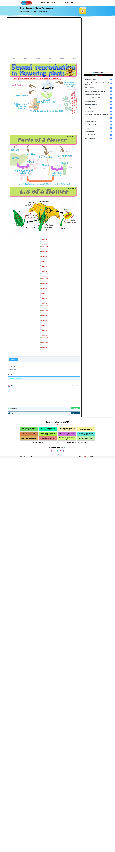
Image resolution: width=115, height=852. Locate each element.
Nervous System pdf (48, 438)
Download (13, 359)
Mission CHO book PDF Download (76, 442)
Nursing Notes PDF (68, 3)
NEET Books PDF (98, 111)
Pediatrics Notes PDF (29, 434)
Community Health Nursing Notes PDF (67, 429)
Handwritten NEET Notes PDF (98, 98)
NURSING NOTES (45, 3)
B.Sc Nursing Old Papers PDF (29, 429)
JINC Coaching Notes (98, 101)
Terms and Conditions (69, 454)
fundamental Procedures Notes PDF (48, 433)
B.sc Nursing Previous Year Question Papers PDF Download (98, 83)
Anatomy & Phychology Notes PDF (48, 429)
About (43, 454)
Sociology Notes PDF (98, 138)
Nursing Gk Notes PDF (98, 121)
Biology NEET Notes (12, 369)
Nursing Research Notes (86, 438)
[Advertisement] (44, 28)
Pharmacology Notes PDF (67, 434)
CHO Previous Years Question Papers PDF (98, 91)
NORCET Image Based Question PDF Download (98, 114)
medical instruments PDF (98, 104)
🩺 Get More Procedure (98, 72)
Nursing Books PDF (98, 118)
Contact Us (50, 454)
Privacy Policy (58, 454)
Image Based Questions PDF (29, 438)
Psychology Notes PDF (98, 134)
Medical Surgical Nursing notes (86, 433)
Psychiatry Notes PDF (86, 429)
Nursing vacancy (56, 3)
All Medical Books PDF (98, 79)
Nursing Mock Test (98, 128)
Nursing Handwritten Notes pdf (98, 124)
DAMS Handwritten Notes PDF (98, 94)
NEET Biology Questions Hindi (98, 108)
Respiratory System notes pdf (67, 438)
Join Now (76, 408)
